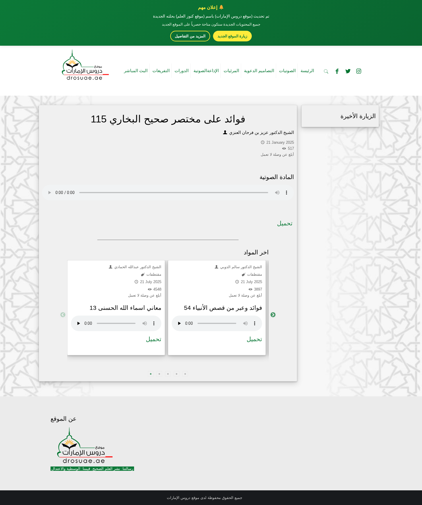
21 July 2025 (150, 282)
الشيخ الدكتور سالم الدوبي (240, 267)
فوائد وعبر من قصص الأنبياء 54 (223, 307)
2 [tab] (159, 374)
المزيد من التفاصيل (190, 36)
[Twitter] (348, 71)
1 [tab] (151, 374)
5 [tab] (185, 374)
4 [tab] (176, 374)
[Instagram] (359, 71)
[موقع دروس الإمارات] (84, 63)
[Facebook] (337, 71)
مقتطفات (153, 274)
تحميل (285, 223)
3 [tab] (168, 374)
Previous (63, 315)
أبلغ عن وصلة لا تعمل (144, 295)
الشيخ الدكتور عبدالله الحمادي (137, 267)
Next (273, 315)
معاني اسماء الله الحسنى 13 (125, 307)
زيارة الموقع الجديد (232, 36)
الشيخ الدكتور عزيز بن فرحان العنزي (261, 132)
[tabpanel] (116, 307)
